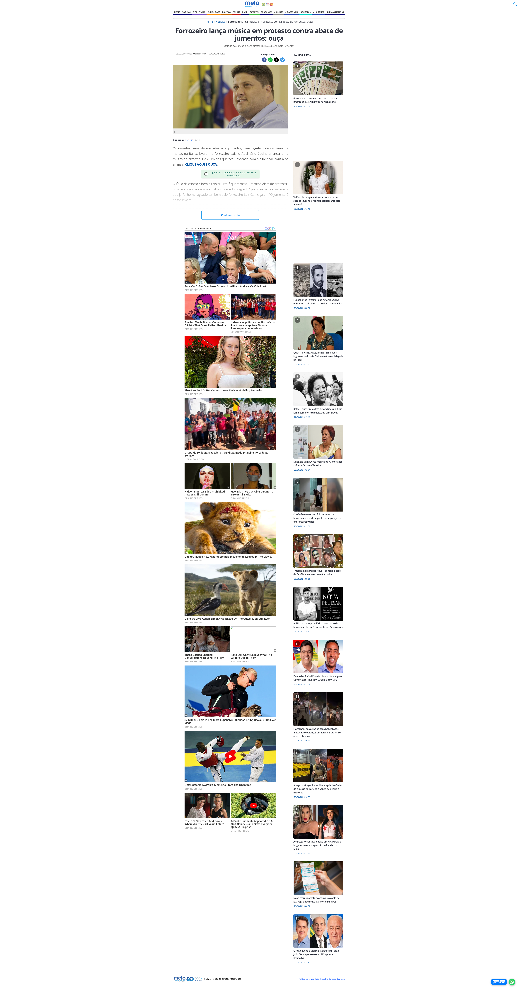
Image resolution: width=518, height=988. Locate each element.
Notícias (186, 12)
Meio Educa (318, 12)
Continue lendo (230, 215)
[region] (318, 135)
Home (177, 12)
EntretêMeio (199, 12)
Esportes (254, 12)
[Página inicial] (252, 4)
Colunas (278, 12)
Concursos (266, 12)
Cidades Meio (291, 12)
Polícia (236, 12)
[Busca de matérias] (515, 4)
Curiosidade (214, 12)
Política (226, 12)
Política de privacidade (309, 979)
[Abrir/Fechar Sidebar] (3, 4)
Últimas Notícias (335, 12)
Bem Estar (306, 12)
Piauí (244, 12)
